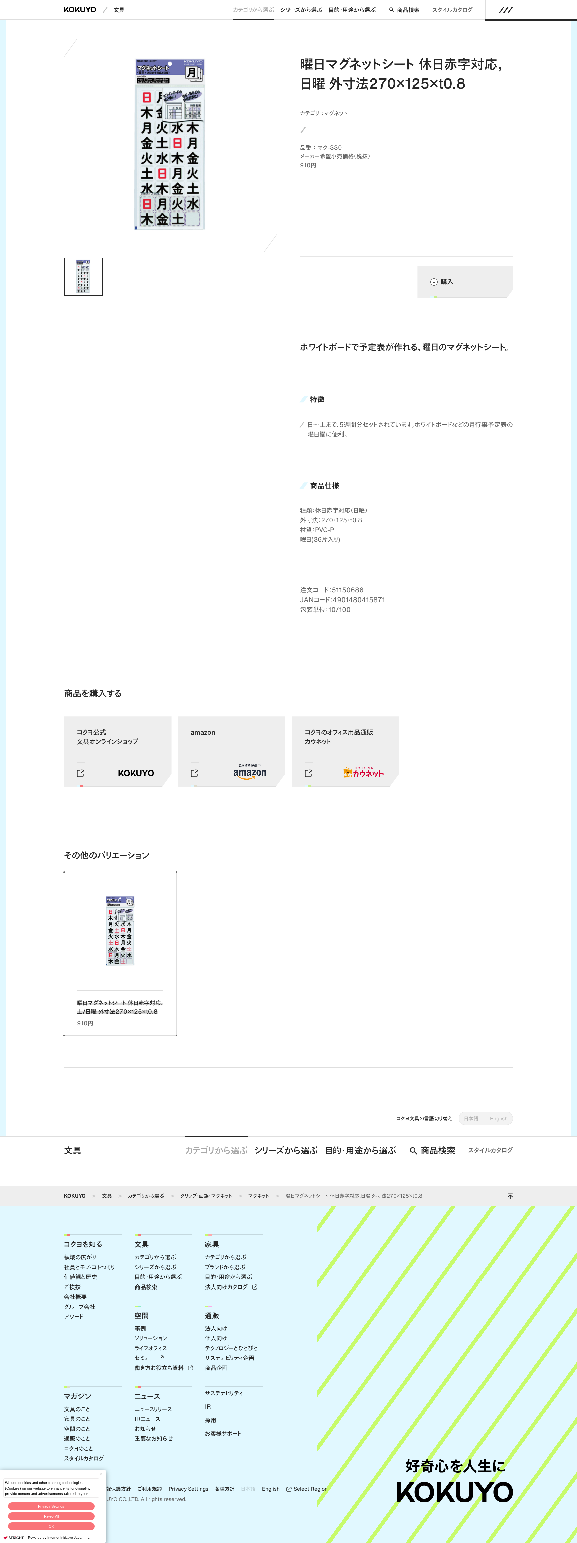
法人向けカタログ (227, 1286)
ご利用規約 (149, 1489)
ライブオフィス (151, 1348)
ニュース (147, 1396)
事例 (140, 1328)
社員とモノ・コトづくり (89, 1267)
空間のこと (77, 1428)
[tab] (83, 277)
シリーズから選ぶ (301, 9)
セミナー (145, 1357)
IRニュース (147, 1418)
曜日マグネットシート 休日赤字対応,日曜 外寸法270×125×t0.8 (353, 1196)
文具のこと (77, 1409)
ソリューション (151, 1338)
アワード (73, 1316)
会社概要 (75, 1296)
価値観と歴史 (80, 1276)
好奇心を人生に (455, 1466)
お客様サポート (223, 1433)
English (499, 1118)
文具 (119, 9)
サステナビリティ (224, 1393)
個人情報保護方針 (111, 1489)
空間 (141, 1315)
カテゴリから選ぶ (253, 9)
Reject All (51, 1516)
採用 (210, 1420)
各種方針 (225, 1489)
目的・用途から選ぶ (352, 9)
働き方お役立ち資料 (160, 1367)
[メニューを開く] (506, 10)
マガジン (77, 1396)
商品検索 (408, 9)
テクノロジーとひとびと (231, 1348)
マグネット (336, 113)
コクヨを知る (83, 1244)
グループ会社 (79, 1306)
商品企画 (216, 1367)
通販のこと (77, 1438)
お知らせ (145, 1428)
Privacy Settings (51, 1506)
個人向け (216, 1338)
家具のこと (77, 1418)
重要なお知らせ (154, 1438)
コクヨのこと (78, 1448)
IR (208, 1406)
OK (51, 1526)
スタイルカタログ (452, 9)
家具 (212, 1244)
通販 (212, 1315)
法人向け (216, 1328)
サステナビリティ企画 (229, 1357)
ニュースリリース (153, 1409)
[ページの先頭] (510, 1196)
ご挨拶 (72, 1286)
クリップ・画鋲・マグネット (206, 1196)
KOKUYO (75, 1196)
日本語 (471, 1118)
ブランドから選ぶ (225, 1267)
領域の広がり (80, 1257)
